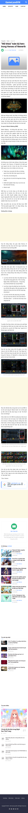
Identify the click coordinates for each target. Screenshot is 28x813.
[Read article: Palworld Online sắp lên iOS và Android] (6, 553)
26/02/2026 (15, 573)
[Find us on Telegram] (11, 809)
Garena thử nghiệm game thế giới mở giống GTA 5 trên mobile (19, 578)
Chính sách (17, 798)
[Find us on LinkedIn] (17, 809)
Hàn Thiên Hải (12, 50)
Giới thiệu (5, 798)
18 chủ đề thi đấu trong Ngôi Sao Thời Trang (10, 730)
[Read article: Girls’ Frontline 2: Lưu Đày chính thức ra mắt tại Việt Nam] (4, 643)
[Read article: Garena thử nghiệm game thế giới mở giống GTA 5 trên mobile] (6, 580)
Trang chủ (3, 41)
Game (4, 6)
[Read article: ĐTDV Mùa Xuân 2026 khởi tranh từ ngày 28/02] (6, 571)
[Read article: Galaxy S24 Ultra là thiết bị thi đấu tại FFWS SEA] (6, 589)
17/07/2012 (20, 50)
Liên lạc (23, 798)
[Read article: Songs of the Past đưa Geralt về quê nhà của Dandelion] (4, 649)
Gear (16, 6)
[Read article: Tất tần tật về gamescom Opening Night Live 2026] (4, 669)
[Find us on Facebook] (9, 809)
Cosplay (23, 6)
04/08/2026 (15, 555)
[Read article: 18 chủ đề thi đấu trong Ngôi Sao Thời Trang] (14, 718)
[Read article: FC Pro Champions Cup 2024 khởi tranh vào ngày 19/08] (6, 598)
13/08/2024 (15, 602)
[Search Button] (26, 2)
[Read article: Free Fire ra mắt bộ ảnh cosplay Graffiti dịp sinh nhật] (6, 561)
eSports (10, 6)
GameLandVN (12, 2)
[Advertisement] (14, 24)
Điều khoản (11, 798)
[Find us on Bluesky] (15, 809)
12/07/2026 (15, 565)
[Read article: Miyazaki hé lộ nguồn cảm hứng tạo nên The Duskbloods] (4, 662)
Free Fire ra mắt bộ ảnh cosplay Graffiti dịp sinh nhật (18, 560)
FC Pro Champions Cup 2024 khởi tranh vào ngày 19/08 (19, 597)
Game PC (13, 41)
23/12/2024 (15, 583)
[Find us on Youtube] (13, 809)
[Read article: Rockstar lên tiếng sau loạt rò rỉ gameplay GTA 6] (4, 656)
